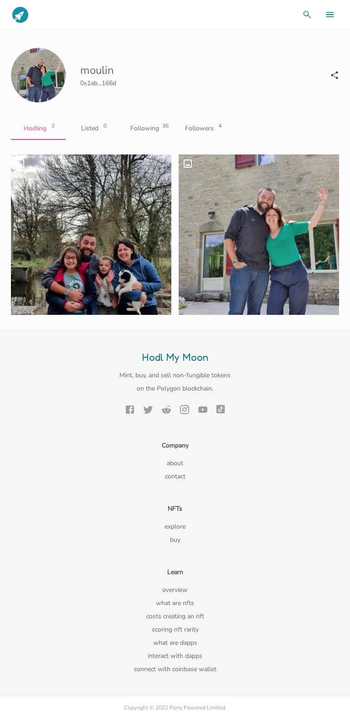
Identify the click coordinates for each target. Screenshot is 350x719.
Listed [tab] (94, 127)
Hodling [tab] (39, 127)
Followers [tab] (203, 127)
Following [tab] (149, 127)
